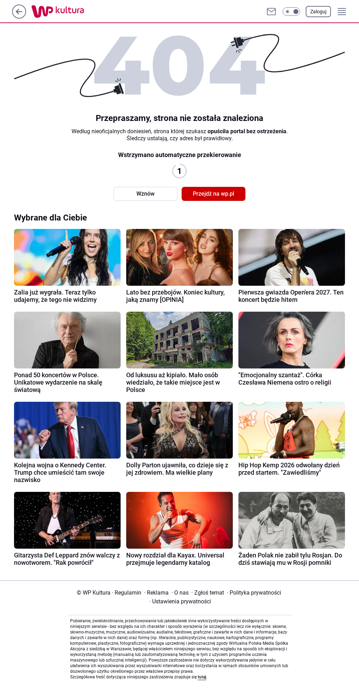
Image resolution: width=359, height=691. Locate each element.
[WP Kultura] (73, 11)
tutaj (202, 677)
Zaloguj (318, 11)
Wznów (145, 193)
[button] (291, 11)
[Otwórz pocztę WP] (271, 11)
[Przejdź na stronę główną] (19, 16)
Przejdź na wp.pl (213, 193)
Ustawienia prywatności (180, 601)
